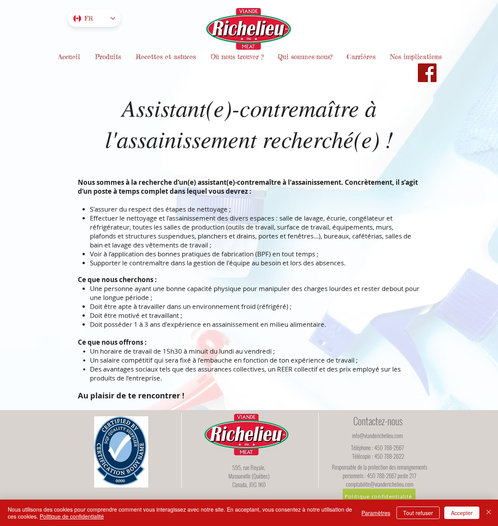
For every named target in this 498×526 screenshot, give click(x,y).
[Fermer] (488, 513)
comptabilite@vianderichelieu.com (379, 484)
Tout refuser (418, 513)
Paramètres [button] (375, 513)
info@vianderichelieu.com (377, 435)
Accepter (462, 513)
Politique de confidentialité (72, 516)
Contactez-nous (378, 421)
